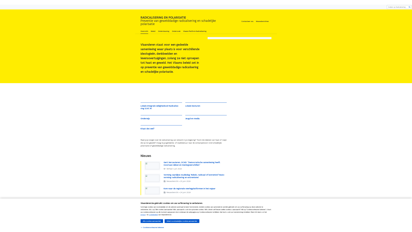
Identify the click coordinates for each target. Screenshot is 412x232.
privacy (143, 215)
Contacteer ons (247, 21)
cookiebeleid (153, 215)
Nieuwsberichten (262, 21)
